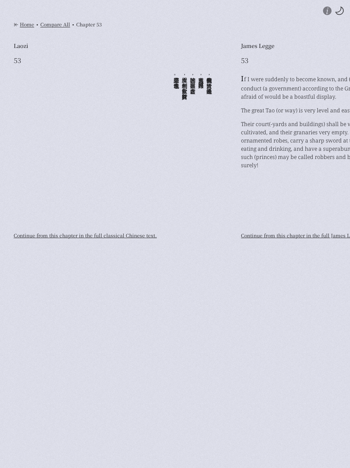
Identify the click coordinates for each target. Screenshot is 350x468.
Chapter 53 (89, 24)
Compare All (55, 24)
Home (27, 24)
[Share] (43, 60)
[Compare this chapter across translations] (33, 60)
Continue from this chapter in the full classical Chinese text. (85, 235)
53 (17, 60)
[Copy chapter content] (53, 60)
